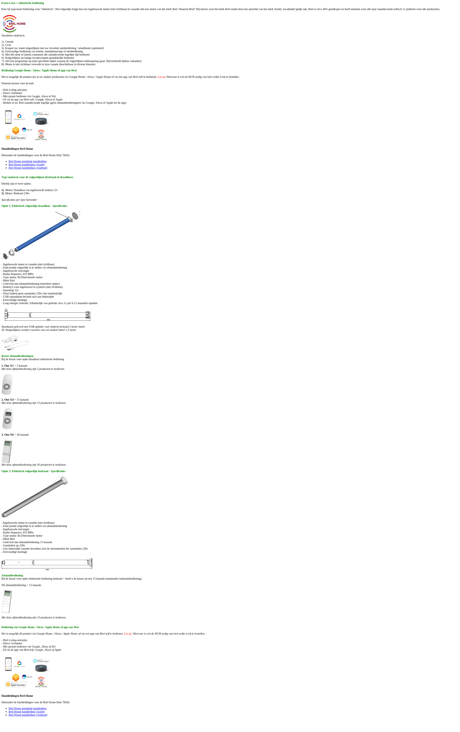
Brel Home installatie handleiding (28, 161)
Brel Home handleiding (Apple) (27, 164)
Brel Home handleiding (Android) (28, 167)
